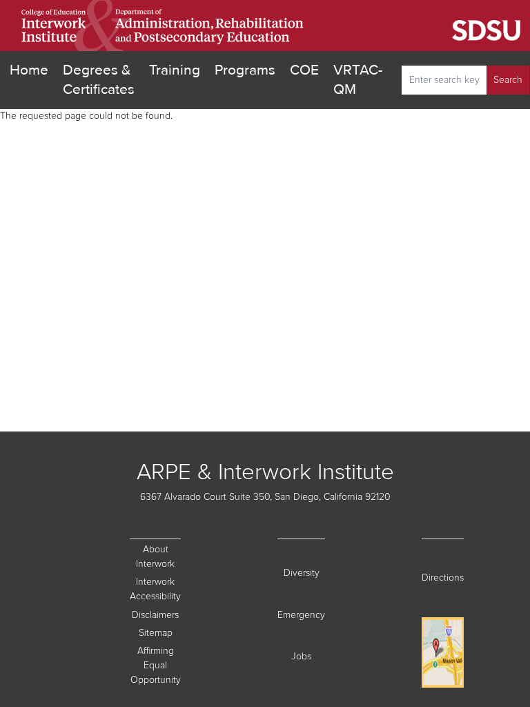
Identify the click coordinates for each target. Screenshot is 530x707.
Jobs (308, 656)
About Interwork (155, 557)
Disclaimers (156, 615)
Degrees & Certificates (99, 79)
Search (507, 80)
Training (174, 70)
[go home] (163, 25)
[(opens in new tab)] (418, 25)
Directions (443, 578)
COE (304, 70)
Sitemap (160, 633)
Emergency (301, 615)
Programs (245, 70)
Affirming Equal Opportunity (155, 665)
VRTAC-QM (357, 79)
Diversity (304, 573)
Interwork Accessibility (155, 589)
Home (29, 70)
